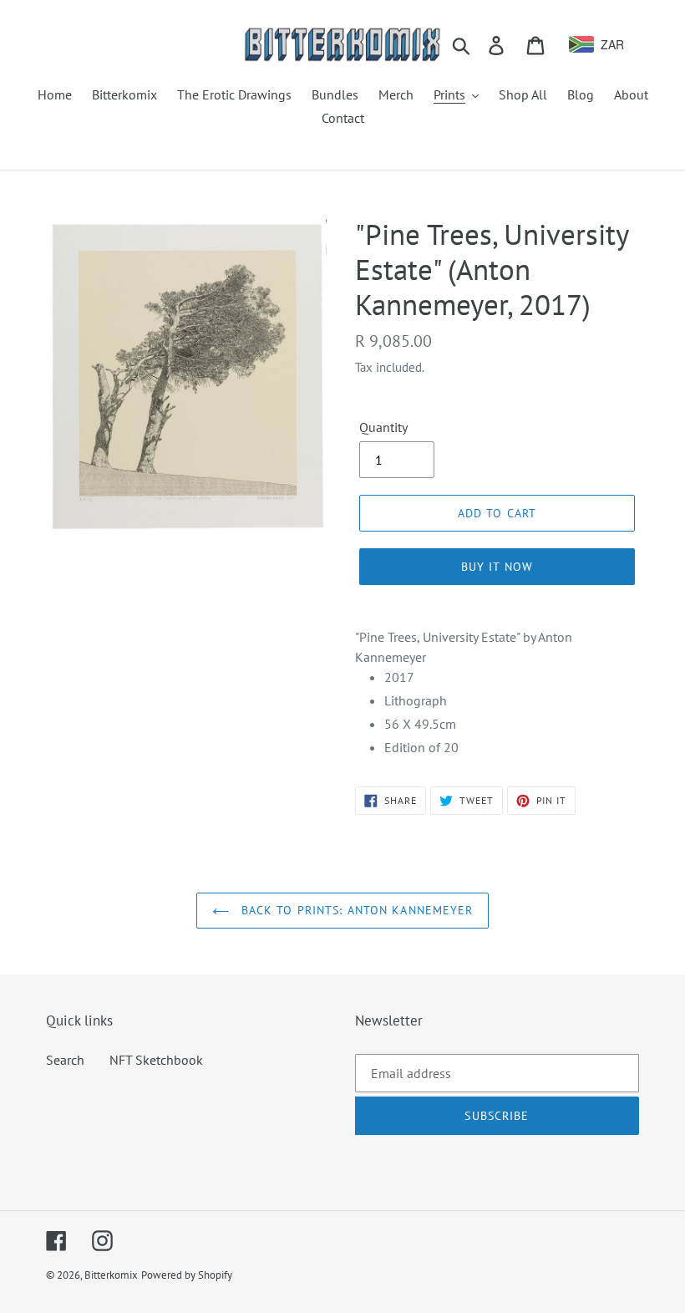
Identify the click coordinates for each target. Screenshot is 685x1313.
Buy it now (497, 566)
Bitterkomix (111, 1275)
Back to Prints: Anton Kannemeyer (355, 910)
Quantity (383, 427)
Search (65, 1059)
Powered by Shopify (186, 1275)
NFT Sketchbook (156, 1059)
